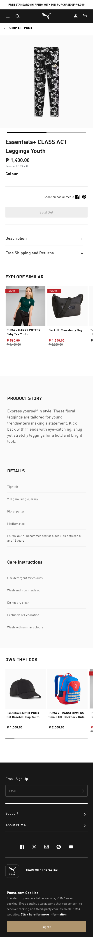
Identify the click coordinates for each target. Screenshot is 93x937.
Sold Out (46, 212)
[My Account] (75, 16)
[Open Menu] (8, 16)
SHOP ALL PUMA (21, 28)
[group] (25, 312)
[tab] (26, 132)
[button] (8, 16)
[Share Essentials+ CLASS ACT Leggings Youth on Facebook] (77, 196)
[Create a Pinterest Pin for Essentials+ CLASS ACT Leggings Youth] (84, 196)
